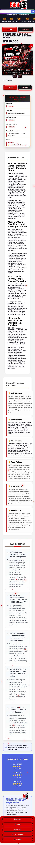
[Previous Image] (3, 60)
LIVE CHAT (18, 839)
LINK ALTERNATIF (18, 834)
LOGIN (9, 29)
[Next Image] (31, 60)
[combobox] (15, 11)
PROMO (18, 819)
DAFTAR (25, 29)
